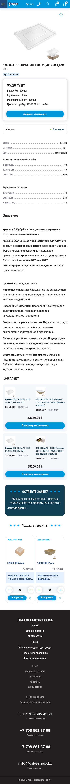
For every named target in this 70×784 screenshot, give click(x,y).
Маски (35, 625)
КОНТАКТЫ (35, 682)
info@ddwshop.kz (35, 763)
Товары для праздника (35, 653)
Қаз (31, 4)
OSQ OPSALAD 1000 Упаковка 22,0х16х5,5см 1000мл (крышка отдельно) (50, 402)
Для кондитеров (35, 630)
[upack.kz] (12, 4)
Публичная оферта (35, 697)
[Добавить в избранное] (61, 14)
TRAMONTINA (35, 636)
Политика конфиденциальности (35, 702)
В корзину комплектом (35, 425)
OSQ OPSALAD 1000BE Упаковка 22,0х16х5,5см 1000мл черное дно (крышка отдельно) (50, 451)
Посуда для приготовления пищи (35, 619)
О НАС (35, 666)
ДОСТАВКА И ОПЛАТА (35, 671)
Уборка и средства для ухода (35, 647)
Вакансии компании (35, 658)
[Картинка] (35, 59)
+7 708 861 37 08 (35, 730)
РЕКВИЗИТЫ (35, 676)
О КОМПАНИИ (35, 687)
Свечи (35, 641)
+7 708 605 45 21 (38, 714)
